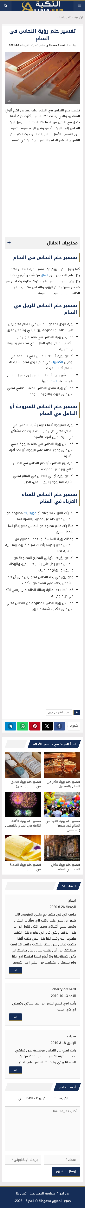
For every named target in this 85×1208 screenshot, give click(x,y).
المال (44, 275)
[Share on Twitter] (47, 726)
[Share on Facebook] (59, 726)
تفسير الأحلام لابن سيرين (59, 712)
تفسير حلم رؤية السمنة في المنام (25, 867)
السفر (53, 381)
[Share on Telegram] (10, 726)
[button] (5, 6)
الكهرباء (57, 362)
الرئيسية (78, 17)
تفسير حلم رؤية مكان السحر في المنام (65, 867)
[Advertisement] (42, 191)
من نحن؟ (63, 1193)
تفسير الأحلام (64, 17)
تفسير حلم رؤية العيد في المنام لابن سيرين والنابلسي (62, 825)
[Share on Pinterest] (34, 726)
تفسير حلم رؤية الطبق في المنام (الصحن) (26, 784)
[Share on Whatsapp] (22, 726)
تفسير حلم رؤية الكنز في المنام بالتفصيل (63, 784)
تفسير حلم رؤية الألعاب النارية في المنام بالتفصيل (23, 823)
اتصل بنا (21, 1193)
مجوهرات (30, 513)
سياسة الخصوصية (42, 1193)
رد (15, 969)
